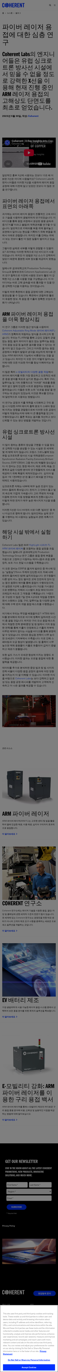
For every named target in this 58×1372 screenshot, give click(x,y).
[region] (29, 1338)
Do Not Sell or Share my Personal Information (29, 1360)
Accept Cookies (29, 1367)
